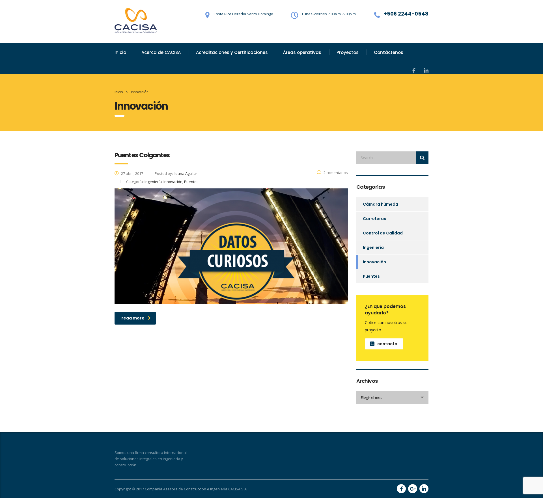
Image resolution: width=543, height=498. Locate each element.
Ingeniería (373, 247)
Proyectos (348, 52)
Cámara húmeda (380, 204)
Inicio (120, 52)
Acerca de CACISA (161, 52)
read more (133, 318)
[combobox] (392, 397)
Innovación (374, 262)
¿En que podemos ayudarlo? (385, 309)
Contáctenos (388, 52)
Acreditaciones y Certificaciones (232, 52)
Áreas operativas (302, 52)
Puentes (371, 276)
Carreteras (374, 218)
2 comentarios (336, 172)
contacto (387, 344)
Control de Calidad (383, 233)
